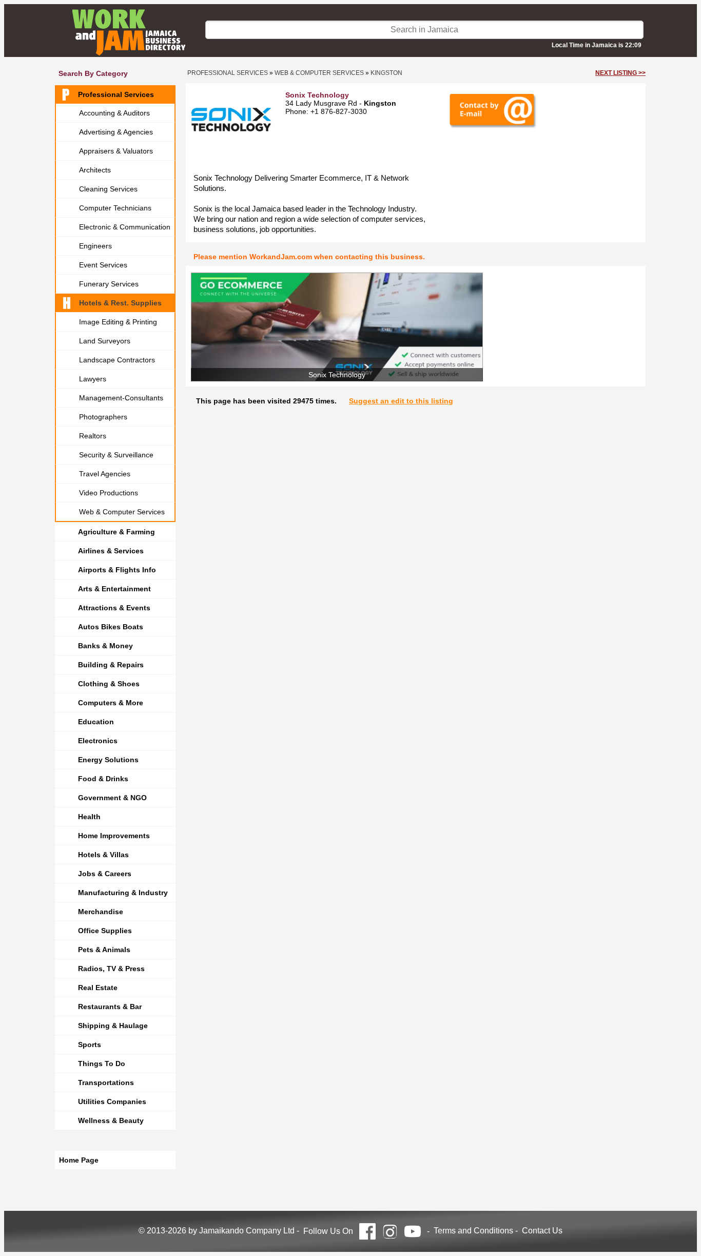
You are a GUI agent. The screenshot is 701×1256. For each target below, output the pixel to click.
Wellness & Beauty (111, 1120)
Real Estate (98, 987)
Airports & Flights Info (117, 570)
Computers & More (110, 703)
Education (96, 722)
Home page (79, 1160)
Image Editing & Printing (118, 322)
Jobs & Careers (104, 873)
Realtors (92, 436)
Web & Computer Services (122, 512)
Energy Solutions (108, 760)
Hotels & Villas (103, 855)
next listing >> (620, 72)
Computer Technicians (115, 208)
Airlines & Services (111, 551)
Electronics (98, 741)
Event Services (103, 265)
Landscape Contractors (117, 360)
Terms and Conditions (473, 1230)
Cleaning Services (108, 189)
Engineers (95, 246)
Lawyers (92, 379)
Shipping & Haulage (113, 1025)
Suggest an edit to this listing (401, 401)
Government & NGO (112, 798)
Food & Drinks (103, 779)
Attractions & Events (114, 608)
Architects (95, 170)
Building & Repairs (111, 665)
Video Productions (108, 493)
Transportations (106, 1082)
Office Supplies (105, 930)
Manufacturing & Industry (123, 892)
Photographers (103, 417)
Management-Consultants (121, 398)
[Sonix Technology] (337, 327)
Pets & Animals (104, 949)
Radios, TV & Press (111, 968)
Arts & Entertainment (114, 589)
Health (89, 817)
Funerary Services (109, 284)
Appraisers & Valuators (116, 151)
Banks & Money (105, 646)
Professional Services (116, 94)
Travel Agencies (104, 474)
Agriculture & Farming (116, 532)
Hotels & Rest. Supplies (120, 303)
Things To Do (101, 1063)
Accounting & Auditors (114, 113)
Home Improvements (114, 836)
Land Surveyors (104, 341)
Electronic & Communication (124, 227)
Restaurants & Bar (110, 1006)
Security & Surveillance (116, 455)
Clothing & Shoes (109, 684)
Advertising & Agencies (116, 132)
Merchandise (100, 911)
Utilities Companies (112, 1101)
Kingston (386, 72)
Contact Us (542, 1230)
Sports (89, 1044)
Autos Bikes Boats (110, 627)
